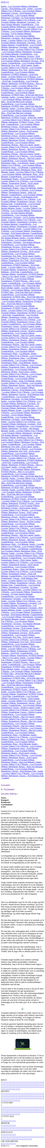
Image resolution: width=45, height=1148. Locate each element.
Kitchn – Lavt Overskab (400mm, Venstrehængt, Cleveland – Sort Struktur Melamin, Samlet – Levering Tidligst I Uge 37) (22, 236)
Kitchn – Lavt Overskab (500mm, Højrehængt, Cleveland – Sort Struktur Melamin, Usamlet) (22, 433)
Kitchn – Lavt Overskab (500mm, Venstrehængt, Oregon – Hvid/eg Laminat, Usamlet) (21, 712)
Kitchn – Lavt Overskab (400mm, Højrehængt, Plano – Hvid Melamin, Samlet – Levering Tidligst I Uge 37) (22, 169)
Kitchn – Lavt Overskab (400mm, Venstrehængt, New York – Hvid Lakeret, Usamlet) (21, 260)
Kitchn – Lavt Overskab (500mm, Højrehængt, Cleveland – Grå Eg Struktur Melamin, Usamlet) (21, 415)
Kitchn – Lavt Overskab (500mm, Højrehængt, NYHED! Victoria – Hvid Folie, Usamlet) (22, 503)
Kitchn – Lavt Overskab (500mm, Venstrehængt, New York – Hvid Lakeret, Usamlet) (21, 641)
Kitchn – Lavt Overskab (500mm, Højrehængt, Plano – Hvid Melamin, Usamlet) (22, 555)
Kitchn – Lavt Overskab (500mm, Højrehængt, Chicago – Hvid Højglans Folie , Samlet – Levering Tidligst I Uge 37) (22, 390)
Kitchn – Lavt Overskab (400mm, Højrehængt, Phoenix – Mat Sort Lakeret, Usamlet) (21, 158)
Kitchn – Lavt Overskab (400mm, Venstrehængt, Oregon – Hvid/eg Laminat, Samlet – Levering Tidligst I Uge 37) (21, 326)
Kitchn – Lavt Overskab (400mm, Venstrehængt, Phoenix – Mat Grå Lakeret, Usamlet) (21, 340)
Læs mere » (5, 793)
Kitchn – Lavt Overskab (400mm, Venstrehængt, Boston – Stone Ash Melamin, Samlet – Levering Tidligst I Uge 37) (22, 188)
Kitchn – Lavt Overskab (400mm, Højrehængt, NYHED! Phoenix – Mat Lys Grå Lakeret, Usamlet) (21, 90)
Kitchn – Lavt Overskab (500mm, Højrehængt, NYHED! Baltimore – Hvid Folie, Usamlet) (22, 460)
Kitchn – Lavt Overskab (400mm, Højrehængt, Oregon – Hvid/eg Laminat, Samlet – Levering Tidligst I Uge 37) (21, 135)
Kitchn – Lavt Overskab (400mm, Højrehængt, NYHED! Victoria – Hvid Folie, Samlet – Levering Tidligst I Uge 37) (22, 117)
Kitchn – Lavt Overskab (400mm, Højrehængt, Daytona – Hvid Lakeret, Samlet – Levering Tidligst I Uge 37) (20, 56)
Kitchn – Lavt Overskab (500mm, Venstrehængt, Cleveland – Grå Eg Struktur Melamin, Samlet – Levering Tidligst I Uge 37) (22, 598)
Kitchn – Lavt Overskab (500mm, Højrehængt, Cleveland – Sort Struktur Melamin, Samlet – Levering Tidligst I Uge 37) (21, 428)
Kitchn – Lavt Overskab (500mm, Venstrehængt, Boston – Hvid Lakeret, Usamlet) (21, 564)
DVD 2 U (5, 2)
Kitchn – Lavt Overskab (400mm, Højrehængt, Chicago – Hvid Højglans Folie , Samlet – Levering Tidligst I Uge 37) (21, 8)
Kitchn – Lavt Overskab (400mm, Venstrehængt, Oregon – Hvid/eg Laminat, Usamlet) (21, 331)
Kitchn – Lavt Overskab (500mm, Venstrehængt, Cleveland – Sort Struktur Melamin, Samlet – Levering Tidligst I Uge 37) (22, 618)
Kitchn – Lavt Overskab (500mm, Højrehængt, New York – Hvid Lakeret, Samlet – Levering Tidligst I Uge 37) (21, 446)
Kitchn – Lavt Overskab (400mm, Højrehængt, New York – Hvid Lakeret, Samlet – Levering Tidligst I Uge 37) (21, 65)
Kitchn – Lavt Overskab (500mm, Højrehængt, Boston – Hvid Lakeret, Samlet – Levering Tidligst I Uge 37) (19, 371)
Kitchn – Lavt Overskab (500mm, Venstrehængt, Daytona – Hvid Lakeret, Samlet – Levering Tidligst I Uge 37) (20, 628)
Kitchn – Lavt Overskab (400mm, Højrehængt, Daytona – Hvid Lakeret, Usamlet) (22, 60)
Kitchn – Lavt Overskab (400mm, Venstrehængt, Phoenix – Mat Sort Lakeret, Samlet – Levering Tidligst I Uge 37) (21, 344)
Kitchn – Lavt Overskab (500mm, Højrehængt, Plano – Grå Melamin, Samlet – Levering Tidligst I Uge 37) (22, 544)
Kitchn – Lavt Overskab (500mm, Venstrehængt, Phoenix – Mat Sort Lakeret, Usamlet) (22, 730)
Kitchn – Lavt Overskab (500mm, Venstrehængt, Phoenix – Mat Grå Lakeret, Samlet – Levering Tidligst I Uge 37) (21, 716)
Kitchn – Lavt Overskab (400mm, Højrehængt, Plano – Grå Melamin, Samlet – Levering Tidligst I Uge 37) (22, 163)
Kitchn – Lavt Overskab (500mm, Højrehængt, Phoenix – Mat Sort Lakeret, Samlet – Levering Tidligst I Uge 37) (21, 535)
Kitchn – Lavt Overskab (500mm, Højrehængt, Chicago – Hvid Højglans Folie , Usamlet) (22, 394)
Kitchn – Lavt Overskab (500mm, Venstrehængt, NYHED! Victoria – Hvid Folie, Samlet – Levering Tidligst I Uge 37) (19, 689)
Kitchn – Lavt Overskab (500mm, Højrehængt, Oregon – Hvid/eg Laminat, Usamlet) (21, 521)
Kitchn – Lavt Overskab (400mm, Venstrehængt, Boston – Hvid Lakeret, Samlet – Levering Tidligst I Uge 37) (22, 179)
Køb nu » (14, 793)
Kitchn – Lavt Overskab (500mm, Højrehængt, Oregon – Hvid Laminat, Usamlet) (21, 512)
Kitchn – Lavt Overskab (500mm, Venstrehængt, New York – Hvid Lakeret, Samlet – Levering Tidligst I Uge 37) (21, 637)
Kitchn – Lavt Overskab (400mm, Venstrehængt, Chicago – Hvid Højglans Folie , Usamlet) (21, 201)
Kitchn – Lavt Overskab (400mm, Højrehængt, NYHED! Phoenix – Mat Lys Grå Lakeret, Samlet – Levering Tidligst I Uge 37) (21, 84)
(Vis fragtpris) (9, 789)
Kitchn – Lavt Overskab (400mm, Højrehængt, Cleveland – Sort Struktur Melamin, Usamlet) (22, 51)
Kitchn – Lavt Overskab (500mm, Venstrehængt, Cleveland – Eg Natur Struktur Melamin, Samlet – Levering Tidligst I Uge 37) (21, 588)
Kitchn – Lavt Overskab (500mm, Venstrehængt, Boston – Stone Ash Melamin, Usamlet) (21, 573)
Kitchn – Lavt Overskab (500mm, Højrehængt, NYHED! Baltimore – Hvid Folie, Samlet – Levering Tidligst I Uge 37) (19, 455)
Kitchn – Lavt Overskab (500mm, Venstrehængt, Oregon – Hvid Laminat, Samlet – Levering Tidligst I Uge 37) (20, 698)
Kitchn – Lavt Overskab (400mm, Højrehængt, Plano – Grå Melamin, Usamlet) (21, 166)
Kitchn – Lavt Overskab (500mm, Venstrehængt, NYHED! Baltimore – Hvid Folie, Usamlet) (21, 651)
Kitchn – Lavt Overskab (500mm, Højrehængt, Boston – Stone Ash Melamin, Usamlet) (22, 385)
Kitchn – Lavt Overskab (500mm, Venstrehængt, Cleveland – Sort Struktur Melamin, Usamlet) (21, 623)
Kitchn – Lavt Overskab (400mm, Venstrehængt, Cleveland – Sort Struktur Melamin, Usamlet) (21, 242)
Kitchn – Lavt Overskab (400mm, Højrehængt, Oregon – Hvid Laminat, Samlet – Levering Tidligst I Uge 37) (20, 126)
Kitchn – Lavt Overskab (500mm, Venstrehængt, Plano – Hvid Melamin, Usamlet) (21, 748)
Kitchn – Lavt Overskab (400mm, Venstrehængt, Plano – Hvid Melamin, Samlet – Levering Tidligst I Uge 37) (20, 362)
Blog (12, 1146)
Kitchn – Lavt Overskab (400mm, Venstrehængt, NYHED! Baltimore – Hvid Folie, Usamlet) (21, 269)
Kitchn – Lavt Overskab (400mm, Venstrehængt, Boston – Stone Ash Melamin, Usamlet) (21, 192)
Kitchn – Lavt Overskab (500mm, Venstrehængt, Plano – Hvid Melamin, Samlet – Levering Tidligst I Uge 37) (20, 744)
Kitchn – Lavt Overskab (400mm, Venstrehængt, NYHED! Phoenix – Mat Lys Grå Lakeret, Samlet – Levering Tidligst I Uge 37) (22, 275)
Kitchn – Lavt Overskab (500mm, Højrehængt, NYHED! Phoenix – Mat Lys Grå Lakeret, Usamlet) (21, 471)
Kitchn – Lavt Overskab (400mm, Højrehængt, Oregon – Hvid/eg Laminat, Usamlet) (21, 140)
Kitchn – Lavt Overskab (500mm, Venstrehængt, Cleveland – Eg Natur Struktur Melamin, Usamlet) (21, 594)
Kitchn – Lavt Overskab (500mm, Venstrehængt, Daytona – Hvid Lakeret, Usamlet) (21, 632)
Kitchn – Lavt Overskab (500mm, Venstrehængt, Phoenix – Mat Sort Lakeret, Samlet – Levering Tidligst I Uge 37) (21, 725)
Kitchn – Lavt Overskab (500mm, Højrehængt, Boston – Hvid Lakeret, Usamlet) (21, 376)
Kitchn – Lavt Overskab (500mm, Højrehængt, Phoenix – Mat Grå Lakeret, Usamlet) (21, 530)
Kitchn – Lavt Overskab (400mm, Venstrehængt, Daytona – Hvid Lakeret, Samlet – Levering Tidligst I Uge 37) (20, 247)
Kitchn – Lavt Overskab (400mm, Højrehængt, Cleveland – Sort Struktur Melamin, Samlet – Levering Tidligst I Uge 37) (21, 47)
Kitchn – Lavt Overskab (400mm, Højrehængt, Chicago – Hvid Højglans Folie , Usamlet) (21, 13)
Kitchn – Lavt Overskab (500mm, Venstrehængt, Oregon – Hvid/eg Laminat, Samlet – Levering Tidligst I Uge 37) (21, 707)
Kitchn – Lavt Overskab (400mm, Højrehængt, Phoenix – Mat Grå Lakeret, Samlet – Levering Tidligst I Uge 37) (21, 144)
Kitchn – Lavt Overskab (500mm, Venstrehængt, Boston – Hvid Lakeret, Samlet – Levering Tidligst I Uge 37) (22, 560)
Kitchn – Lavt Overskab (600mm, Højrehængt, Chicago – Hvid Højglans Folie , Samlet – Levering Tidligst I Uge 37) (22, 771)
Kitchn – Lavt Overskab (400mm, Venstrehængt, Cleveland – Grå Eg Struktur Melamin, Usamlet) (21, 222)
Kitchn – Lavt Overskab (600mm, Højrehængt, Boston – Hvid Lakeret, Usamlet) (21, 757)
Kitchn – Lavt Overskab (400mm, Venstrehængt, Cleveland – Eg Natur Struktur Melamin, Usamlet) (21, 213)
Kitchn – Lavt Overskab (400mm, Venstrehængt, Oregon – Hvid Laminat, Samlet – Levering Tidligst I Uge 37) (20, 317)
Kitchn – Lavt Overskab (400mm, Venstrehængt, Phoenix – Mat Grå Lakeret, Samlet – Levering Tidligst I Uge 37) (21, 335)
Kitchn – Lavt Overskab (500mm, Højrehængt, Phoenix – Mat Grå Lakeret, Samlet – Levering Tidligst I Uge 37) (21, 526)
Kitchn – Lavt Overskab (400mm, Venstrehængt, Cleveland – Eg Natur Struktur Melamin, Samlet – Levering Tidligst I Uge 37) (21, 207)
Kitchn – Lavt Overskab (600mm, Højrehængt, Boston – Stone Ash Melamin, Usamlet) (22, 766)
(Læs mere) (5, 785)
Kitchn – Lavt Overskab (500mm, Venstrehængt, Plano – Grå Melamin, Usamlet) (21, 739)
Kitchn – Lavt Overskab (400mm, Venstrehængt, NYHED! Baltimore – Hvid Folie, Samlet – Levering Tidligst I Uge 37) (20, 265)
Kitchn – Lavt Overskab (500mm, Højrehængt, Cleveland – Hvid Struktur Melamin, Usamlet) (21, 424)
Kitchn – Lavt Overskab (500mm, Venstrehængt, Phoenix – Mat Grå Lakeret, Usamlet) (21, 721)
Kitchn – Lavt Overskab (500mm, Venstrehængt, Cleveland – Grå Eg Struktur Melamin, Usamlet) (21, 603)
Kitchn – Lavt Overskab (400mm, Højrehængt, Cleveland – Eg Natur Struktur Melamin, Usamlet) (21, 22)
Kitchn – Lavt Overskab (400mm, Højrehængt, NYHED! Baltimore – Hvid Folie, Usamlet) (22, 79)
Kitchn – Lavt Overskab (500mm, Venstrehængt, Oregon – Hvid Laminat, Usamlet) (21, 703)
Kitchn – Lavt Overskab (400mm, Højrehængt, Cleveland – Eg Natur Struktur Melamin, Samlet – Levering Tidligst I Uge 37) (22, 17)
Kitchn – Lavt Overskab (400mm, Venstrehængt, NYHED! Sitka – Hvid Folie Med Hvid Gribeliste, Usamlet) (21, 292)
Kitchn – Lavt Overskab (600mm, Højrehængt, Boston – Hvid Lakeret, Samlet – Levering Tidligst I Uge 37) (19, 753)
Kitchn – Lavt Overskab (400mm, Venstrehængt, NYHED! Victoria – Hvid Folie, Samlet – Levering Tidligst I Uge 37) (19, 308)
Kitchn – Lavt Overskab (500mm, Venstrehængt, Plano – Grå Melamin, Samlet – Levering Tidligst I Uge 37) (19, 735)
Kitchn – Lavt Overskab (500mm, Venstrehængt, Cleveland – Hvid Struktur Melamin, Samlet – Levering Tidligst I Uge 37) (21, 608)
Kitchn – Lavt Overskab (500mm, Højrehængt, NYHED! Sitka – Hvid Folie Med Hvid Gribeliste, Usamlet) (22, 481)
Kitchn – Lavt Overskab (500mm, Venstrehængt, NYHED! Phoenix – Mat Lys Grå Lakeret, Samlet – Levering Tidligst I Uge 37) (22, 656)
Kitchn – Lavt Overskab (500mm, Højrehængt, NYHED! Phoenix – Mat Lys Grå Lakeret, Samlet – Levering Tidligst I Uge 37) (21, 465)
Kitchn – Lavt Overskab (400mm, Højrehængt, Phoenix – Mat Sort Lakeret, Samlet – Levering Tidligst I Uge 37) (21, 154)
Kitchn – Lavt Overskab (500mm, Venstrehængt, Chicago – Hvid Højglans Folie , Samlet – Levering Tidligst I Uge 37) (22, 578)
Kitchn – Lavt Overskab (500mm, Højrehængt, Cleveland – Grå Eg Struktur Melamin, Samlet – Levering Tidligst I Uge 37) (22, 409)
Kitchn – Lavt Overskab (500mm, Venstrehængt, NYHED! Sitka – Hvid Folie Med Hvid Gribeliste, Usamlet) (21, 673)
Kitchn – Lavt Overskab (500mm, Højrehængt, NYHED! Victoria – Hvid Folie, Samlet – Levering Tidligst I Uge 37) (22, 499)
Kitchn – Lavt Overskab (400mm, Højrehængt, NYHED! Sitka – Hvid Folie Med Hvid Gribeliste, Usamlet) (22, 100)
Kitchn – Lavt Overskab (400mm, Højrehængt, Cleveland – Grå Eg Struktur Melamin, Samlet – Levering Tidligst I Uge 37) (22, 27)
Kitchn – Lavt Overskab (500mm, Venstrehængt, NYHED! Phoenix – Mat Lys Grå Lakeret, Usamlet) (20, 662)
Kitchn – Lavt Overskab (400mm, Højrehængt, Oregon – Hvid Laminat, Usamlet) (21, 131)
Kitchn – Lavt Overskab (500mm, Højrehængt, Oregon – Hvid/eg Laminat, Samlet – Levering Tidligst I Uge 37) (21, 517)
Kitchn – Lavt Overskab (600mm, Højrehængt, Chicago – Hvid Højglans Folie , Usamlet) (22, 775)
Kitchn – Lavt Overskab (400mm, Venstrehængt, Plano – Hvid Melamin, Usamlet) (21, 367)
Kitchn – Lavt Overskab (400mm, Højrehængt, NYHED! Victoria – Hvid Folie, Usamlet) (22, 122)
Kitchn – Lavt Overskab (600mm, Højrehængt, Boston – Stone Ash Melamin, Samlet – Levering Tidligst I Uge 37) (21, 762)
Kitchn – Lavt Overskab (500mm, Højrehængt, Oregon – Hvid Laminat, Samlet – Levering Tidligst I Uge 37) (20, 508)
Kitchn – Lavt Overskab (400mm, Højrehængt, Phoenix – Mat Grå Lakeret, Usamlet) (21, 149)
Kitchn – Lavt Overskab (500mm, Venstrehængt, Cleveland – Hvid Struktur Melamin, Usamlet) (21, 613)
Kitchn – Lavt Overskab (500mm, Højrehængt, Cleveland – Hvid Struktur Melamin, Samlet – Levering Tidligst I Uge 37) (20, 419)
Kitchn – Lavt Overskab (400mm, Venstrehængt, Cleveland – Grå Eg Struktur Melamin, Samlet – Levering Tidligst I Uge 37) (22, 217)
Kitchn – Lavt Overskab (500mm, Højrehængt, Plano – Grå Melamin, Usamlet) (21, 547)
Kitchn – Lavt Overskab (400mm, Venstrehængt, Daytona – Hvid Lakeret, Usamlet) (21, 251)
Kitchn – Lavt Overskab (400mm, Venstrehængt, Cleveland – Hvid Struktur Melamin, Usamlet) (21, 232)
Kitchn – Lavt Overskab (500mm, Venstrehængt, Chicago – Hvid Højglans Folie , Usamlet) (21, 582)
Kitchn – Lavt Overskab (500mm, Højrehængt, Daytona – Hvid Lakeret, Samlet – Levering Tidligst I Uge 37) (20, 437)
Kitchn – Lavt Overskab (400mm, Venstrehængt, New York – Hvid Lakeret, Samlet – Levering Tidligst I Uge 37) (21, 256)
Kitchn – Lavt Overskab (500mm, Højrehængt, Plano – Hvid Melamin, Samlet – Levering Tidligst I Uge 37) (22, 551)
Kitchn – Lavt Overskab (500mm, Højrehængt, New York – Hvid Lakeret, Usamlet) (21, 451)
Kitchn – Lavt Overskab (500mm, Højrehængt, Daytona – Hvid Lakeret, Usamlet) (22, 442)
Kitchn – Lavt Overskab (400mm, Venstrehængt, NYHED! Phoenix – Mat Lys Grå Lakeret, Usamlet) (20, 281)
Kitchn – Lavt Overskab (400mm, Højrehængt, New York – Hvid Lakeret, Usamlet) (21, 70)
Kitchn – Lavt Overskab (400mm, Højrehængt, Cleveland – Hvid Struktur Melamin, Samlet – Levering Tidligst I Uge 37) (20, 38)
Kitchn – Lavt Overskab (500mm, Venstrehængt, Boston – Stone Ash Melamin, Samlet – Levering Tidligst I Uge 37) (22, 569)
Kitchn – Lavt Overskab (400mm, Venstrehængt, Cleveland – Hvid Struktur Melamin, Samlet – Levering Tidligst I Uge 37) (21, 227)
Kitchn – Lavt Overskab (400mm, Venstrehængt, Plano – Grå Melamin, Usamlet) (21, 358)
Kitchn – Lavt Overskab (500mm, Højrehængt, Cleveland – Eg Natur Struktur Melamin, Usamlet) (21, 403)
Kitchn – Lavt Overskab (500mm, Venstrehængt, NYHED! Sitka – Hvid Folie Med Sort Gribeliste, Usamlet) (22, 683)
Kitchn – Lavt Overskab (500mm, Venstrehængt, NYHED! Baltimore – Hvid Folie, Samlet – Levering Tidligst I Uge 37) (20, 646)
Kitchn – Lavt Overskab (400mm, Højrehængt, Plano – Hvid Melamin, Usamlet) (22, 174)
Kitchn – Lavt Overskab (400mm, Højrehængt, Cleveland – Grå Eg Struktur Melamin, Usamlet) (21, 33)
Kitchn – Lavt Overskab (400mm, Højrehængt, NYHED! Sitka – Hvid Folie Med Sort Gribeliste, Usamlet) (22, 111)
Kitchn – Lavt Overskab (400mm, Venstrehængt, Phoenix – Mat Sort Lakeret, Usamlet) (22, 349)
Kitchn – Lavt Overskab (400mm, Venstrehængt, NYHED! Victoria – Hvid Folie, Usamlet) (22, 312)
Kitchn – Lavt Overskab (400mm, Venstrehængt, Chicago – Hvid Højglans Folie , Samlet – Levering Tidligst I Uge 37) (22, 197)
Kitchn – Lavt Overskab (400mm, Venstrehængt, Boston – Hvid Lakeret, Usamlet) (21, 183)
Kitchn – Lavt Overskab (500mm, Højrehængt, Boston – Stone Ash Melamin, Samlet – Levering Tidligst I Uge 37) (21, 380)
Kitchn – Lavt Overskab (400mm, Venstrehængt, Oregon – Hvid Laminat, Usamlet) (21, 321)
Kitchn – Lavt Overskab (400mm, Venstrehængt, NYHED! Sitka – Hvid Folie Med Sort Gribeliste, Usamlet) (22, 302)
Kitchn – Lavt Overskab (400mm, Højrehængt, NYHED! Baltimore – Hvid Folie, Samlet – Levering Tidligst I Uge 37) (19, 74)
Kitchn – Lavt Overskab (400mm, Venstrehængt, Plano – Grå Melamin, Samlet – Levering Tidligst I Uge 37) (19, 353)
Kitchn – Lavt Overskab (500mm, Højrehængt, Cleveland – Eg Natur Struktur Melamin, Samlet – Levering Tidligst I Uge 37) (22, 399)
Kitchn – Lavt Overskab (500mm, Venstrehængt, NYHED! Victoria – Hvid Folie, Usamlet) (22, 694)
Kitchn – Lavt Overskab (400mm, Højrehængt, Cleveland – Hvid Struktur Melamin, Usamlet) (21, 42)
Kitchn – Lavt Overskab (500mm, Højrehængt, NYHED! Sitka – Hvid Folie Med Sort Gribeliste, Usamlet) (22, 493)
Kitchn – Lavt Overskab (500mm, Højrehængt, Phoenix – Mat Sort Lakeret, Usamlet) (21, 539)
